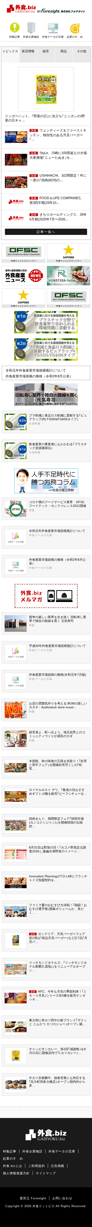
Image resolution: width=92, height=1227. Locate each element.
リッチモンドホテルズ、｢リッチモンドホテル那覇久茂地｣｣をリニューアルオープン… (58, 966)
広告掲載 (57, 1166)
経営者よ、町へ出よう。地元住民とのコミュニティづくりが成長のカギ (57, 736)
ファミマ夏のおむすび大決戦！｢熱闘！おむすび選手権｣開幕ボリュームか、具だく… (58, 908)
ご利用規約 (36, 1166)
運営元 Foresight (33, 1198)
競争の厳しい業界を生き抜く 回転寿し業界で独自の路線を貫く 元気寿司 (57, 621)
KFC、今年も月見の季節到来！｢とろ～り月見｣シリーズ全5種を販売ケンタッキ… (58, 995)
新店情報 (28, 51)
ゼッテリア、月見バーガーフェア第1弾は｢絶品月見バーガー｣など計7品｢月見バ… (58, 937)
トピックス (10, 51)
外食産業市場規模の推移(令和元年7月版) (57, 677)
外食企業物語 (31, 36)
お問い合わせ (62, 1198)
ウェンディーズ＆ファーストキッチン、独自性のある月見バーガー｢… (57, 134)
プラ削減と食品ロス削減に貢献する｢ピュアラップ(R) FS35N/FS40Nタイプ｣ (58, 419)
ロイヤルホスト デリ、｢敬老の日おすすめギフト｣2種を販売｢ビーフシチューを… (58, 791)
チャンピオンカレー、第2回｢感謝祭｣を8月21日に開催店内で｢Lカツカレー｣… (57, 1051)
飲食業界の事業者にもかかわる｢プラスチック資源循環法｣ (58, 448)
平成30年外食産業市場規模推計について (57, 648)
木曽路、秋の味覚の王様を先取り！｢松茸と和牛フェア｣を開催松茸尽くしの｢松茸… (58, 764)
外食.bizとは (12, 1166)
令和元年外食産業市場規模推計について (36, 370)
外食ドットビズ (43, 1206)
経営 (46, 51)
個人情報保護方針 (16, 1173)
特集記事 (14, 36)
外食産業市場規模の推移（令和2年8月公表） (39, 376)
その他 (81, 51)
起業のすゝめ (75, 36)
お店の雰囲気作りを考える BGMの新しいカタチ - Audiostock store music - (58, 707)
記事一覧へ (46, 232)
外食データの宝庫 (53, 36)
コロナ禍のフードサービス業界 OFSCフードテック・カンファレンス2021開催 (57, 506)
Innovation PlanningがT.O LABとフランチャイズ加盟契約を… (58, 878)
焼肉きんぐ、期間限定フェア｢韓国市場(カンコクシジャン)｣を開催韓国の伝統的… (56, 822)
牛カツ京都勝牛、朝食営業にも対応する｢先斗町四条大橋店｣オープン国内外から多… (57, 1081)
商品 (64, 51)
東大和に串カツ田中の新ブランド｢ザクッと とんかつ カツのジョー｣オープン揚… (58, 1022)
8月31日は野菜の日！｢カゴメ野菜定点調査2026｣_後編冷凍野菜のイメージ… (57, 849)
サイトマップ (46, 1173)
